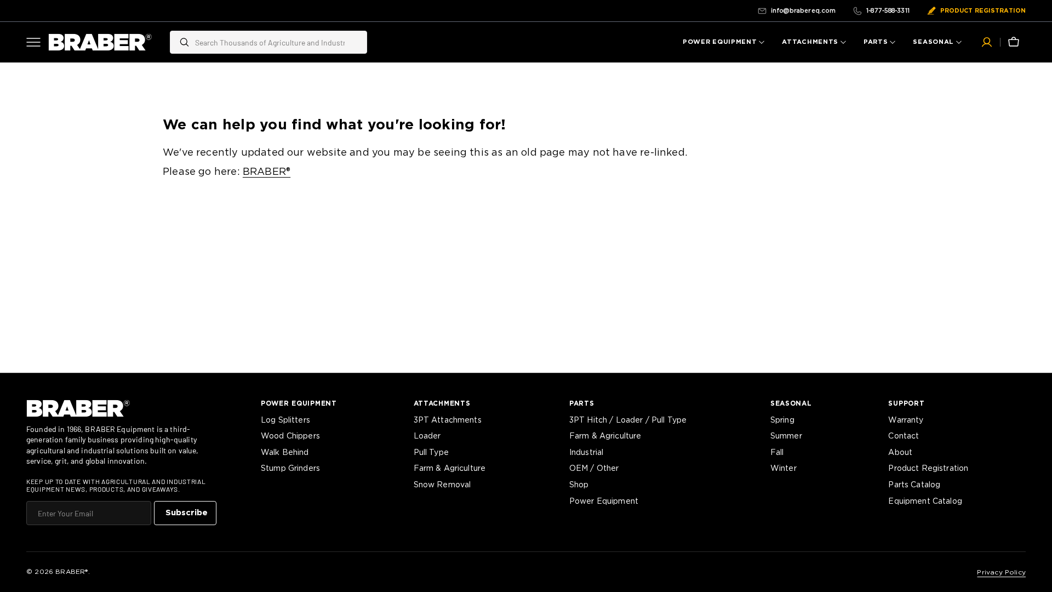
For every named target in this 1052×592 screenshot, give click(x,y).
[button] (987, 42)
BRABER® (266, 172)
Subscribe (186, 513)
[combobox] (278, 42)
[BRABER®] (100, 42)
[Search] (180, 42)
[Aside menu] (37, 42)
